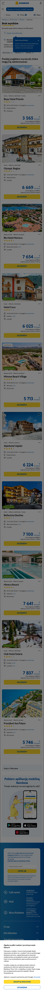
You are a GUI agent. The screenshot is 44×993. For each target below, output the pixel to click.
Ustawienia (26, 987)
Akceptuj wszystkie (23, 982)
